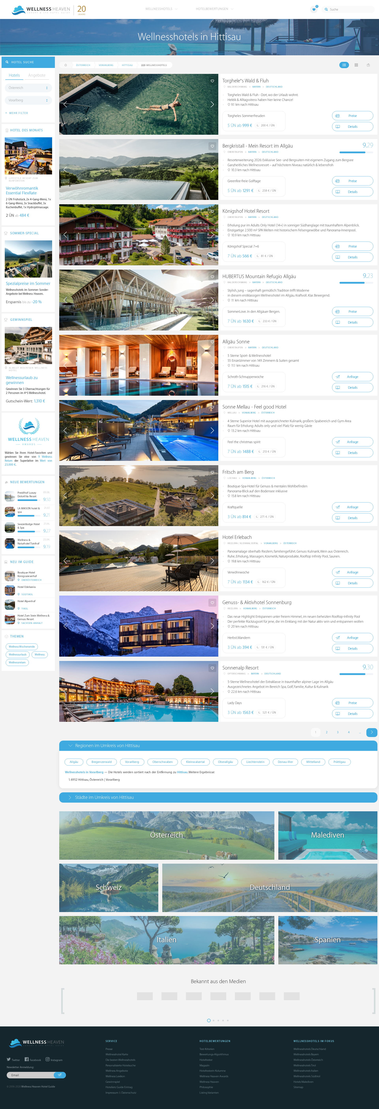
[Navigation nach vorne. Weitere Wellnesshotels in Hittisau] (371, 732)
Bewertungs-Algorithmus (214, 1054)
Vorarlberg (249, 412)
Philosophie (206, 1087)
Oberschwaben (163, 762)
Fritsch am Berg (238, 472)
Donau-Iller (285, 762)
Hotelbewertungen (212, 9)
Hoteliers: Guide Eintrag (119, 1087)
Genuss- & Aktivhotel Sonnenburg (257, 602)
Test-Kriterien (207, 1049)
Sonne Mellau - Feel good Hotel (254, 407)
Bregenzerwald (102, 762)
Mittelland (313, 762)
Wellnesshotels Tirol (305, 1065)
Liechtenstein (255, 762)
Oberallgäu (225, 762)
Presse (109, 1049)
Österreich (268, 412)
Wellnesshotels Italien (306, 1070)
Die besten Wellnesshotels (120, 1060)
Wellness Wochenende (22, 646)
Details (352, 127)
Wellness (40, 654)
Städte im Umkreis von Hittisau (104, 797)
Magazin (204, 1065)
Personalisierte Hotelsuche (121, 1065)
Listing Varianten (209, 1092)
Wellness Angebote (117, 1070)
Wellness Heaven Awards (214, 1076)
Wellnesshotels (159, 9)
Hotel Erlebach (237, 537)
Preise (353, 116)
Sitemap (298, 1087)
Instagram (56, 1060)
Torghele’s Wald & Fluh (245, 81)
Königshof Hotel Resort (245, 211)
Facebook (35, 1060)
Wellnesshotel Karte (117, 1054)
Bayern (256, 87)
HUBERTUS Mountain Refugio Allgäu (259, 277)
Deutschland (274, 87)
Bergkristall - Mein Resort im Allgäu (257, 146)
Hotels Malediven (303, 1082)
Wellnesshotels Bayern (306, 1054)
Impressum (112, 1092)
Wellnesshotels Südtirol (307, 1076)
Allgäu (74, 762)
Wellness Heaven (209, 1082)
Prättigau (340, 762)
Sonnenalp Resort (240, 668)
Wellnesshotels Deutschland (310, 1049)
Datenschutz (128, 1092)
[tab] (218, 746)
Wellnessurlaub (17, 654)
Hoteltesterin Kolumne (213, 1070)
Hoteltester (206, 1060)
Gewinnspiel (113, 1082)
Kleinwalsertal (195, 762)
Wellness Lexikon (115, 1076)
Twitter (15, 1060)
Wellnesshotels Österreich (308, 1060)
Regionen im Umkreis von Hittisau (107, 745)
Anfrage (352, 377)
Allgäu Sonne (236, 342)
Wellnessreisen (17, 662)
